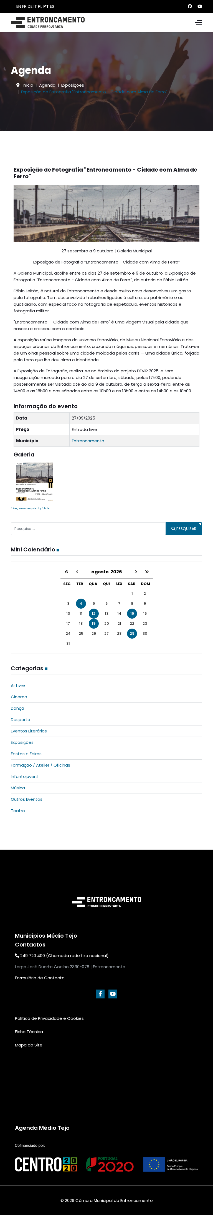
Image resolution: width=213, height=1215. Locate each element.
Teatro (18, 811)
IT (35, 6)
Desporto (20, 719)
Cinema (19, 697)
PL (40, 6)
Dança (17, 708)
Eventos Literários (29, 731)
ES (52, 6)
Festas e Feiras (26, 754)
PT (46, 6)
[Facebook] (190, 6)
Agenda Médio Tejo (42, 1128)
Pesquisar (185, 528)
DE (30, 6)
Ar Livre (18, 685)
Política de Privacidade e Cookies (49, 1018)
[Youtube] (199, 6)
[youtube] (112, 994)
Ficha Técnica (29, 1032)
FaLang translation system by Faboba (30, 508)
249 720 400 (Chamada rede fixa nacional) (64, 955)
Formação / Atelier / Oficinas (40, 765)
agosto (100, 572)
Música (18, 788)
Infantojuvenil (24, 776)
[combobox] (88, 528)
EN (18, 6)
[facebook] (100, 994)
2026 (116, 572)
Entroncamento (88, 441)
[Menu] (198, 22)
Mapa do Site (28, 1045)
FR (24, 6)
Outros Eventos (26, 799)
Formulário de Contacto (40, 978)
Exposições (22, 742)
